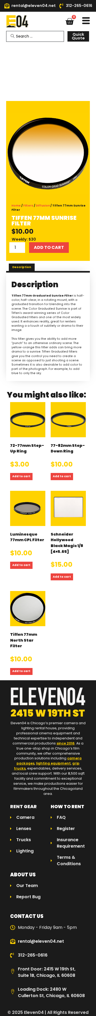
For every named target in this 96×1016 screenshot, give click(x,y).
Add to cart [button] (21, 476)
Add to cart (49, 247)
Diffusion (43, 206)
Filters (28, 206)
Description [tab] (21, 267)
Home (16, 206)
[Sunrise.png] (48, 153)
